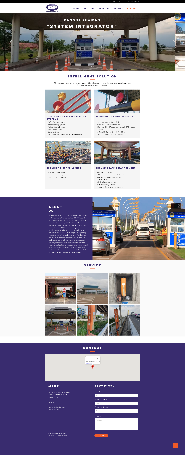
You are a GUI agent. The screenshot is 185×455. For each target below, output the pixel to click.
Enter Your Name (101, 392)
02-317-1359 (55, 409)
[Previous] (11, 42)
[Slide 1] (91, 66)
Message (98, 416)
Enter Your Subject (101, 407)
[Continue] (175, 445)
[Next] (174, 42)
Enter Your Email (101, 399)
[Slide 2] (93, 66)
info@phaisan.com (59, 407)
